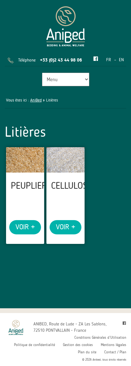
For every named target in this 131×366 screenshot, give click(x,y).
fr (108, 59)
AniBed (36, 100)
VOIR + (25, 227)
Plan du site (87, 352)
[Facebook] (95, 59)
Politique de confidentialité (34, 345)
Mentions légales (113, 345)
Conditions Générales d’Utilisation (100, 337)
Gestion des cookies (78, 345)
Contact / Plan (115, 352)
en (121, 59)
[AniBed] (65, 25)
